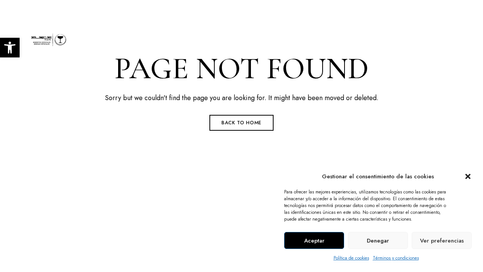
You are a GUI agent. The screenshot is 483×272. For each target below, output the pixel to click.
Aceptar (314, 240)
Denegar (378, 240)
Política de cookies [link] (351, 258)
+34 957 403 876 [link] (380, 10)
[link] (10, 47)
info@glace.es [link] (437, 10)
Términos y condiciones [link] (396, 258)
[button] (468, 176)
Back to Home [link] (241, 122)
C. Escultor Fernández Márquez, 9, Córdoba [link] (87, 10)
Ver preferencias (442, 240)
